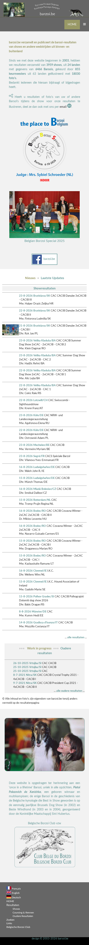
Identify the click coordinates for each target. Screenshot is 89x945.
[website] (44, 867)
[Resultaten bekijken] (10, 334)
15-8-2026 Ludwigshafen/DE (37, 478)
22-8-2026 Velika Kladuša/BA (37, 370)
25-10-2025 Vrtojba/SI (27, 667)
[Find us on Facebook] (37, 263)
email (63, 106)
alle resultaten (75, 637)
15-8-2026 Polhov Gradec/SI (36, 596)
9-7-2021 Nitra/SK (25, 683)
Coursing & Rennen (23, 913)
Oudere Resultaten (23, 916)
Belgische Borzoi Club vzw (44, 823)
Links (9, 923)
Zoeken (10, 920)
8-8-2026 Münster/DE (32, 611)
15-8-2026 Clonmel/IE (33, 581)
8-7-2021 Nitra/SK (25, 675)
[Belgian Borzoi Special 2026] (44, 183)
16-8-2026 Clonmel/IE (33, 571)
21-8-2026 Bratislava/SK (34, 325)
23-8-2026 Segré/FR (31, 456)
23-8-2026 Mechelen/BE (34, 445)
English (16, 893)
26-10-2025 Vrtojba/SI (27, 663)
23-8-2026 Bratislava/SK (34, 296)
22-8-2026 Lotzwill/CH (33, 400)
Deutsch (16, 897)
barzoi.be (49, 259)
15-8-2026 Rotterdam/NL (35, 500)
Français (16, 889)
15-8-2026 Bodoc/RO (32, 541)
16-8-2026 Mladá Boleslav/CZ (37, 489)
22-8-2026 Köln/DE (31, 430)
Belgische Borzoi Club (18, 927)
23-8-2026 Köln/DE (31, 415)
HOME (72, 24)
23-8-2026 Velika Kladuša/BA (37, 340)
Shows (16, 909)
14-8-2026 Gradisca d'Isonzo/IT (38, 622)
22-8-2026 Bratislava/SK (34, 310)
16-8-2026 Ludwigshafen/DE (37, 467)
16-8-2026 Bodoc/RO (32, 511)
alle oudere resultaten (69, 691)
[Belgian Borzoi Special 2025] (44, 237)
